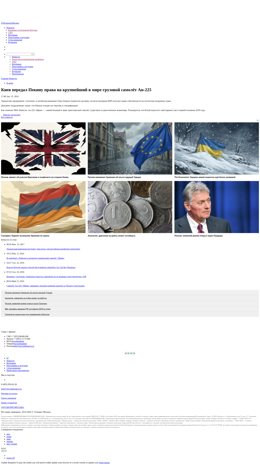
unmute (9, 441)
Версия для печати (11, 115)
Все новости (7, 117)
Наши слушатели (9, 403)
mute (8, 439)
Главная (4, 78)
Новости (10, 28)
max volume (11, 444)
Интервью (13, 35)
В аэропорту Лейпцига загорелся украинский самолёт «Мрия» (35, 258)
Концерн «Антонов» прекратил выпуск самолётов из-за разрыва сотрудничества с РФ (46, 276)
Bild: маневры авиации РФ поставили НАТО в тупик (27, 309)
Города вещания (8, 398)
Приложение (18, 74)
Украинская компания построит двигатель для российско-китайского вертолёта (43, 249)
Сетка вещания (15, 40)
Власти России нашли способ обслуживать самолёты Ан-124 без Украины (40, 267)
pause (8, 436)
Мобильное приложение (17, 370)
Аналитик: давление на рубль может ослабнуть (26, 298)
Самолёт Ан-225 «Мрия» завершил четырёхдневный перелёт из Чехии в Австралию (45, 286)
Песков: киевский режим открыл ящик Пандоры (26, 303)
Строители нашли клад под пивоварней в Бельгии (27, 314)
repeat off (10, 458)
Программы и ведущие (18, 37)
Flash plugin (104, 462)
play (8, 434)
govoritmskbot (18, 341)
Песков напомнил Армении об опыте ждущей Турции (28, 293)
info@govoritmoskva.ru (24, 346)
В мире (9, 83)
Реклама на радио (9, 393)
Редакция (12, 42)
